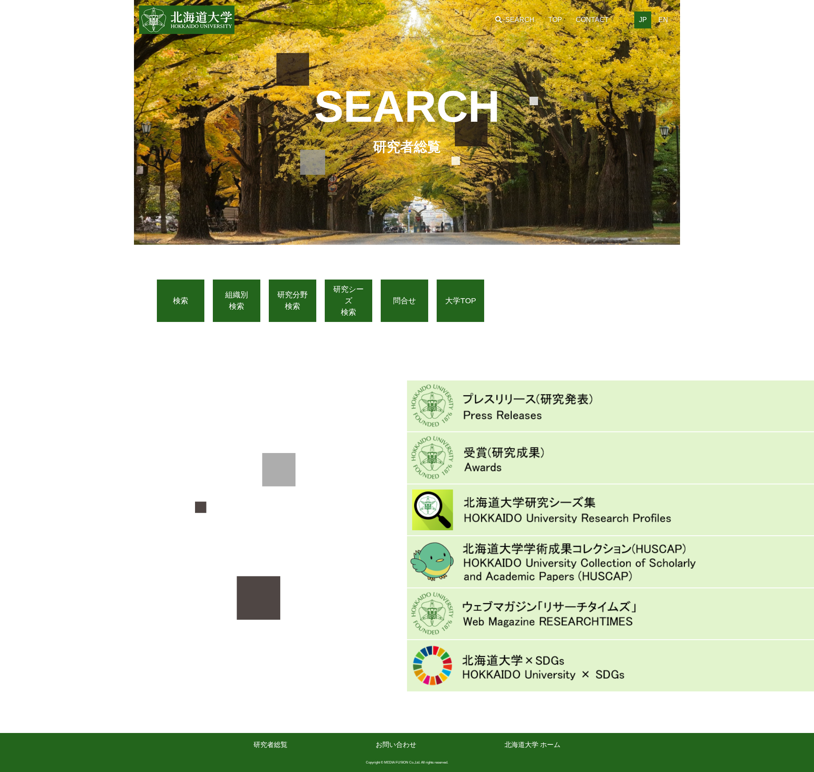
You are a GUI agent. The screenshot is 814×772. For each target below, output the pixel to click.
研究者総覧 (270, 744)
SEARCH (520, 19)
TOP (555, 19)
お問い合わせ (396, 744)
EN (663, 19)
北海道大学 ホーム (532, 744)
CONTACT (592, 19)
